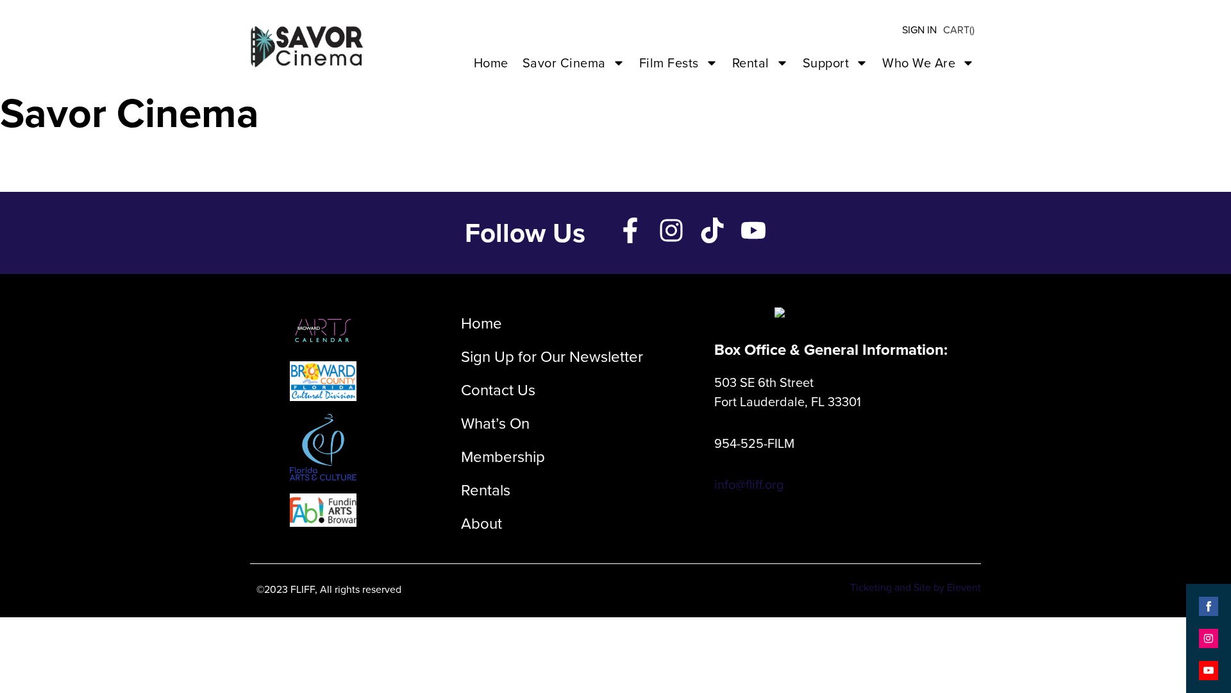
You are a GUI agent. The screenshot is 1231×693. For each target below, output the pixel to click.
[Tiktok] (712, 230)
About (481, 523)
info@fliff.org (748, 484)
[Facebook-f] (630, 230)
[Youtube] (753, 230)
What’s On (495, 423)
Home (491, 63)
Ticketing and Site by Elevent (915, 587)
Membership (503, 456)
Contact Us (498, 390)
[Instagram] (671, 230)
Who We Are (918, 63)
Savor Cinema (564, 63)
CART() (959, 29)
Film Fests (669, 63)
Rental (750, 63)
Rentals (485, 490)
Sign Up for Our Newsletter (552, 356)
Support (826, 63)
